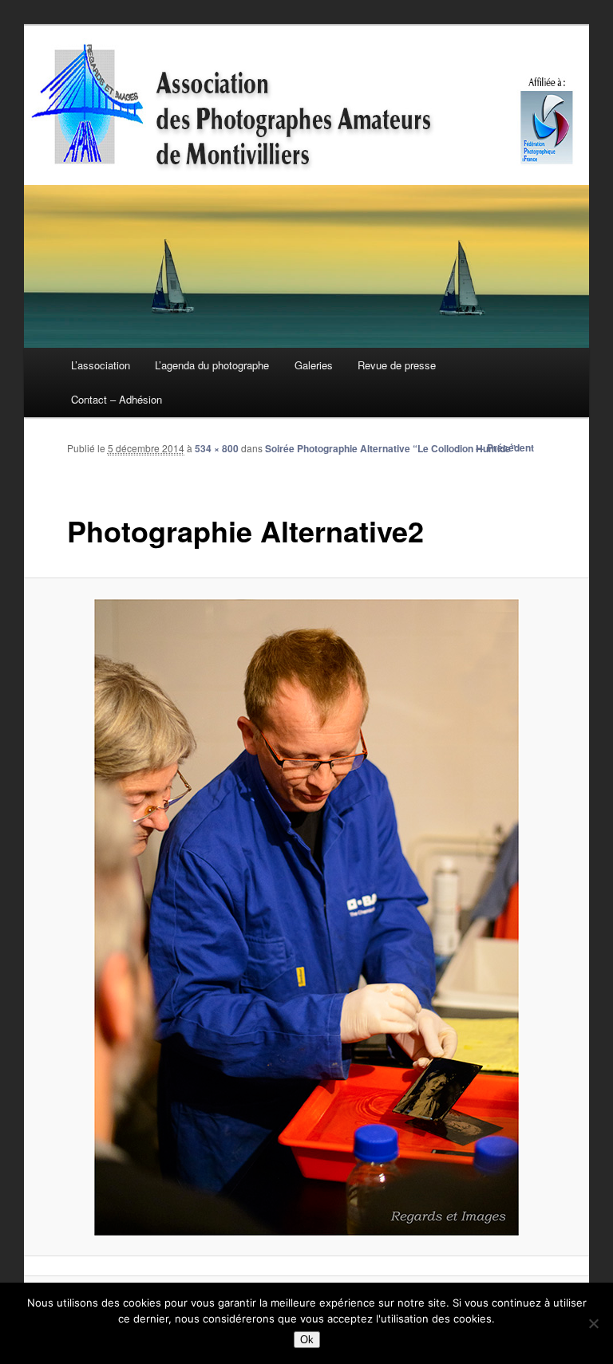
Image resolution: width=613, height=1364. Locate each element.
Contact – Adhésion (116, 399)
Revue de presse (397, 365)
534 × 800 (217, 448)
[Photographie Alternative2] (307, 917)
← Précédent (504, 447)
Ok (307, 1340)
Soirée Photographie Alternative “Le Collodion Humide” (390, 448)
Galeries (314, 365)
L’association (100, 365)
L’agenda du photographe (212, 365)
